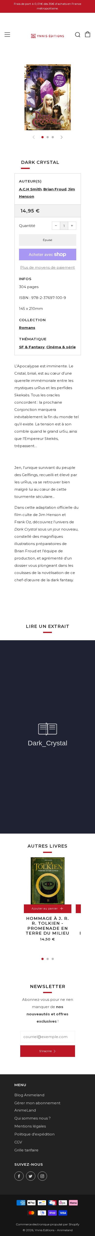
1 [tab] (42, 959)
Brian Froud (54, 189)
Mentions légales (30, 1126)
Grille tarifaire (26, 1150)
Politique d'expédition (34, 1134)
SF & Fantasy (32, 347)
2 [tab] (48, 959)
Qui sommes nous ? (32, 1118)
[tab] (42, 137)
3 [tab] (53, 959)
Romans (27, 327)
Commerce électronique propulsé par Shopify (47, 1224)
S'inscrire (45, 1051)
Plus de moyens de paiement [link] (47, 267)
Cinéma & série (61, 347)
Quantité (27, 225)
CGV (18, 1142)
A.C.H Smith (30, 189)
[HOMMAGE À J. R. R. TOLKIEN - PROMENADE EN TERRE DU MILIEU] (47, 880)
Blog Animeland (29, 1095)
